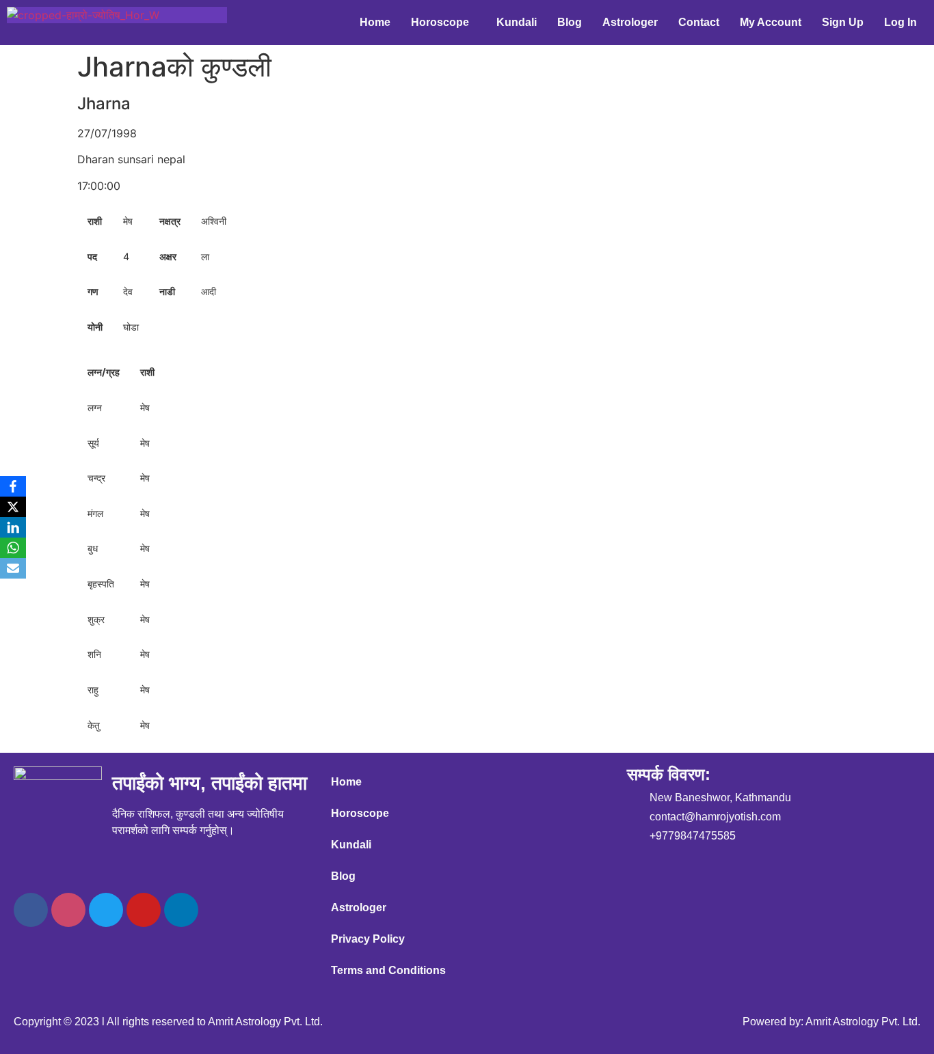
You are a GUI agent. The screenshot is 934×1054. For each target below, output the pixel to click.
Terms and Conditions (388, 970)
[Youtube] (143, 910)
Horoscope (440, 22)
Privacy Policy (368, 939)
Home (375, 22)
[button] (443, 22)
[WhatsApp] (13, 548)
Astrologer (630, 22)
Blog (569, 22)
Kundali (516, 22)
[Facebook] (31, 910)
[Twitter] (106, 910)
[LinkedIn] (13, 527)
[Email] (13, 568)
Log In (900, 22)
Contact (698, 22)
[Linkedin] (181, 910)
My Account (770, 22)
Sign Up (843, 22)
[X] (13, 507)
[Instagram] (68, 910)
